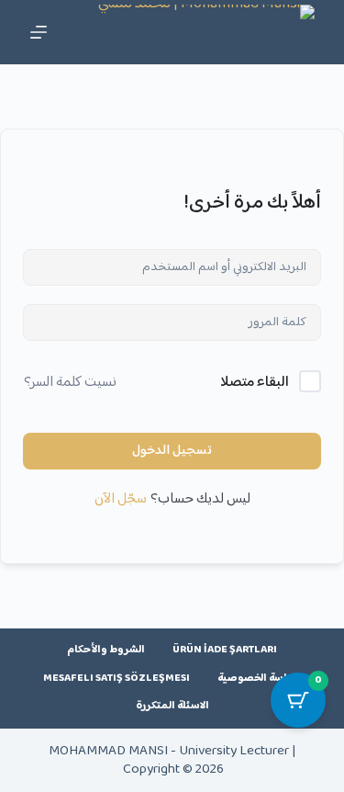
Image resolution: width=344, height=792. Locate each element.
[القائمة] (38, 32)
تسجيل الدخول (172, 450)
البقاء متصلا (254, 383)
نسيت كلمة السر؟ (70, 383)
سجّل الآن (120, 500)
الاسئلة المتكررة (172, 706)
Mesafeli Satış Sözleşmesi (116, 679)
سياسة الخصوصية (259, 679)
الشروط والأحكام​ (106, 650)
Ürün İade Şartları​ (224, 650)
